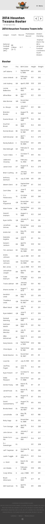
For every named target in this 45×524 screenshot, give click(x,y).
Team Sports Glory (10, 24)
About (21, 516)
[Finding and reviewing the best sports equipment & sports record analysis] (22, 6)
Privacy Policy (29, 516)
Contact (14, 516)
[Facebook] (22, 519)
